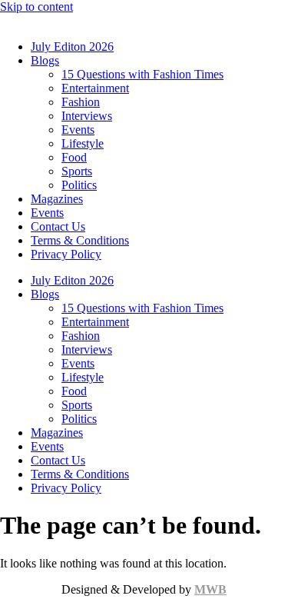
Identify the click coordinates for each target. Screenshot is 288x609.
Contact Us (58, 226)
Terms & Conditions (80, 240)
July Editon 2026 (72, 46)
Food (74, 157)
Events (77, 129)
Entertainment (95, 88)
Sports (76, 171)
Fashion (80, 101)
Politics (79, 184)
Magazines (57, 198)
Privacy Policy (66, 254)
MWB (210, 589)
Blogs (45, 60)
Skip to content (36, 6)
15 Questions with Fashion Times (142, 74)
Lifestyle (82, 143)
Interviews (86, 115)
